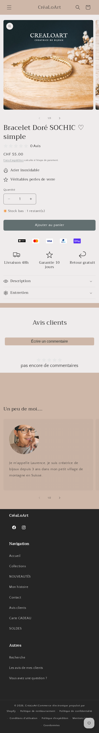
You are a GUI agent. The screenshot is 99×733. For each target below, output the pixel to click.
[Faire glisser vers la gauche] (39, 118)
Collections (17, 566)
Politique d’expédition (55, 718)
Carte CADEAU (20, 618)
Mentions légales (83, 718)
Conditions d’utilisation (23, 718)
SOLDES (15, 628)
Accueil (14, 556)
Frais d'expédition (13, 160)
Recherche (17, 657)
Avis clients (17, 608)
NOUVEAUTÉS (20, 576)
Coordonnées (52, 725)
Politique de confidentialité (75, 711)
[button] (9, 7)
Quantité (9, 189)
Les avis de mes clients (26, 668)
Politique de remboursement (37, 711)
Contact (15, 597)
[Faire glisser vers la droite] (60, 118)
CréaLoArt (31, 705)
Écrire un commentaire (49, 341)
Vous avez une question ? (28, 678)
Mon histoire (18, 587)
